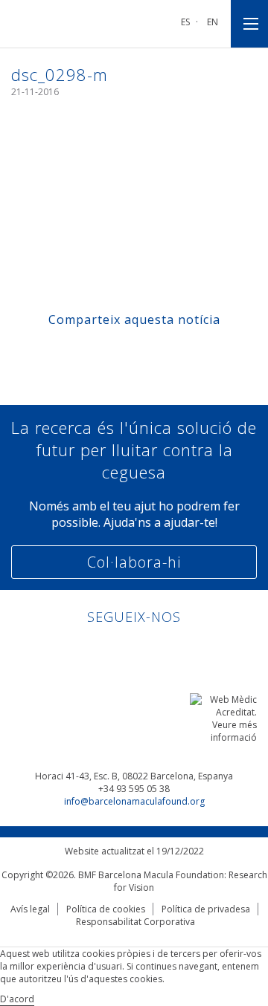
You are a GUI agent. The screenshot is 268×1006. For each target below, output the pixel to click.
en (212, 22)
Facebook (120, 649)
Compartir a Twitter (120, 352)
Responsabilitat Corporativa (135, 921)
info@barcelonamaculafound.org (134, 801)
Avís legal (30, 909)
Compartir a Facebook (92, 352)
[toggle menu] (249, 24)
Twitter (148, 649)
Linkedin (92, 649)
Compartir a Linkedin (148, 352)
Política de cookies (105, 909)
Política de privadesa (206, 909)
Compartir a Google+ (177, 352)
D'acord (17, 999)
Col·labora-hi (134, 562)
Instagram (177, 649)
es (185, 22)
